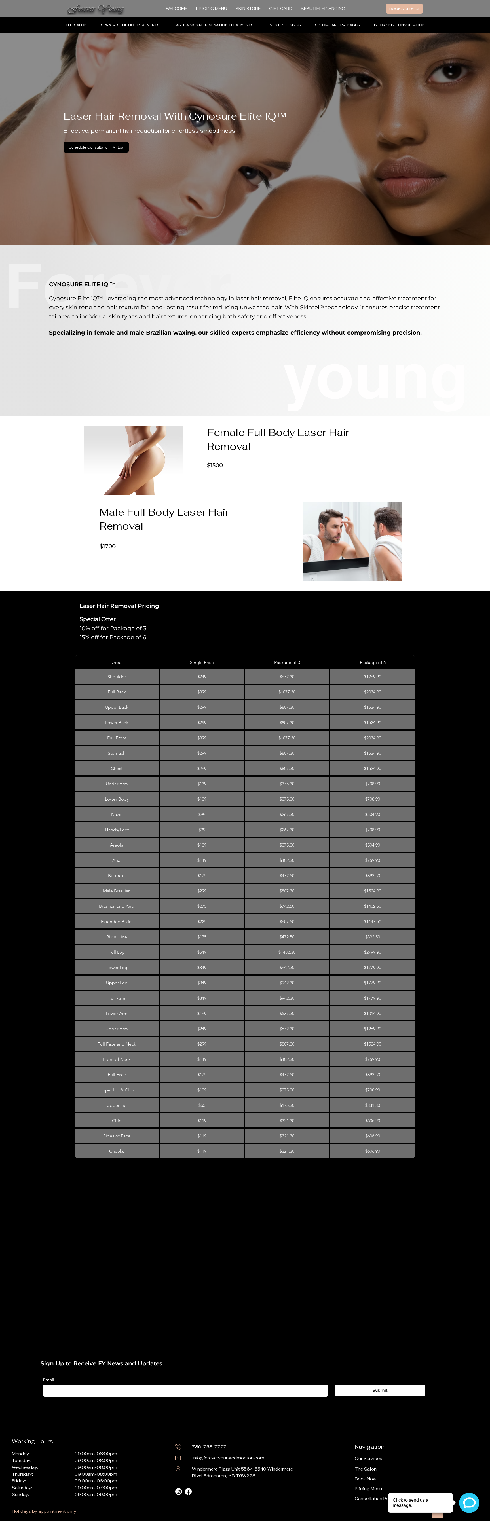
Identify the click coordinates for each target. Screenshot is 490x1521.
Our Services (368, 1458)
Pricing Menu (368, 1488)
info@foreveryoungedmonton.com (228, 1458)
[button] (130, 25)
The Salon (366, 1469)
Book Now (366, 1479)
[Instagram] (178, 1491)
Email (48, 1380)
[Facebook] (188, 1491)
